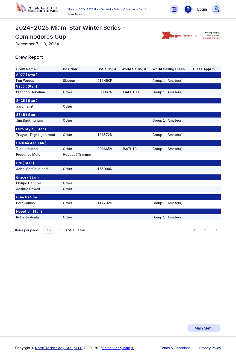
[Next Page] (216, 230)
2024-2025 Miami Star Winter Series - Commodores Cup (111, 9)
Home (71, 9)
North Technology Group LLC (59, 348)
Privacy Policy (210, 348)
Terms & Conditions (175, 348)
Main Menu (204, 328)
